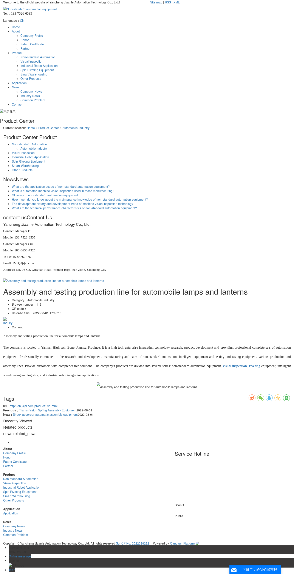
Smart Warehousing (33, 74)
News (15, 87)
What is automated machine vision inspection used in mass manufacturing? (63, 191)
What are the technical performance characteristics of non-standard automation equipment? (74, 208)
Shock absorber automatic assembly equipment (45, 414)
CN (22, 20)
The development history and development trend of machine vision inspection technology (72, 204)
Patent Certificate (32, 44)
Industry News (30, 96)
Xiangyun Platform (182, 543)
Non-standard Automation (38, 57)
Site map (156, 2)
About (16, 31)
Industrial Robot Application (39, 65)
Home (16, 27)
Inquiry (7, 323)
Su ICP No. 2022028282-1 (134, 543)
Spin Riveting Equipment (37, 70)
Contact (17, 104)
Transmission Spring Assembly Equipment (47, 410)
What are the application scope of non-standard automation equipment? (61, 186)
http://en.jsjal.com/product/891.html (33, 406)
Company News (31, 91)
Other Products (30, 78)
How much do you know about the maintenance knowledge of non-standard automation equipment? (80, 199)
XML (176, 2)
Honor (24, 40)
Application (19, 83)
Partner (25, 48)
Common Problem (32, 100)
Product (17, 53)
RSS (168, 2)
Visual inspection (31, 61)
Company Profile (31, 35)
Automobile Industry (76, 128)
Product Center (48, 128)
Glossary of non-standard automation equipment (45, 195)
